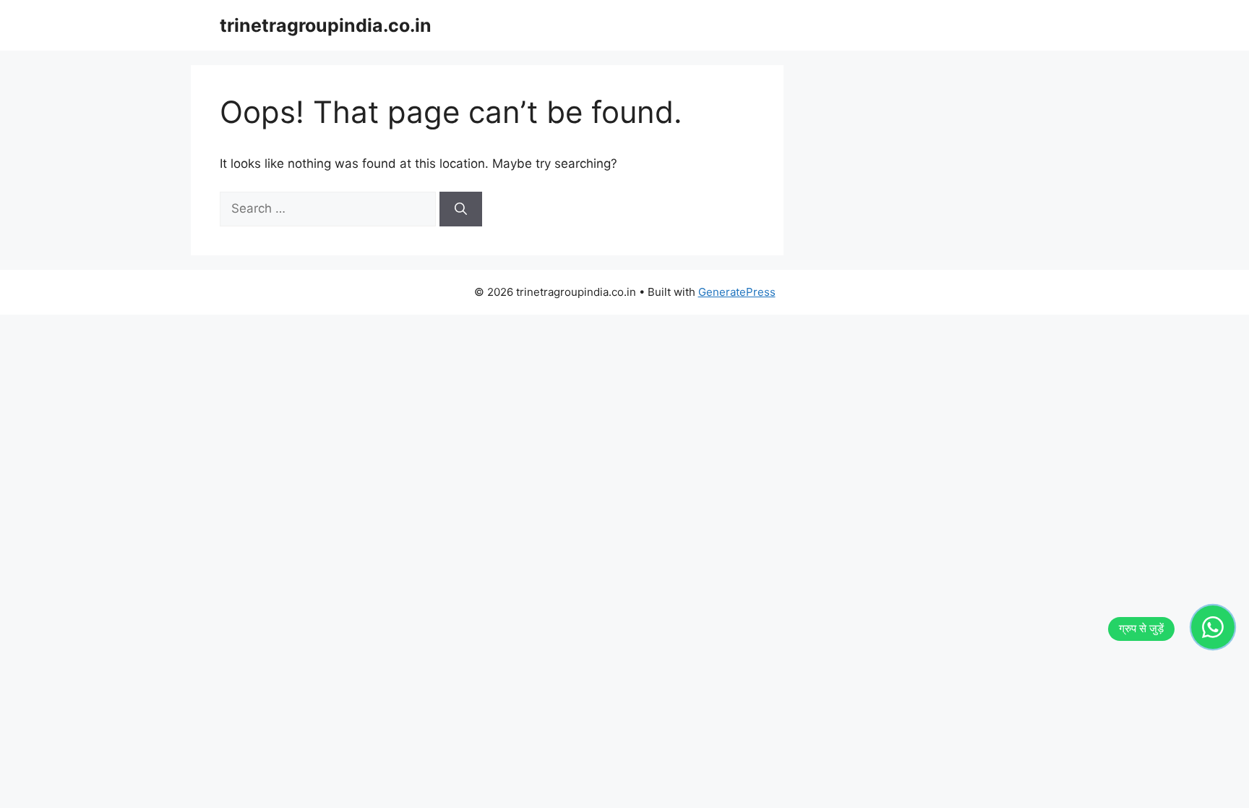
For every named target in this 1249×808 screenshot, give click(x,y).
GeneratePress (737, 292)
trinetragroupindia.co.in (326, 25)
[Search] (460, 209)
